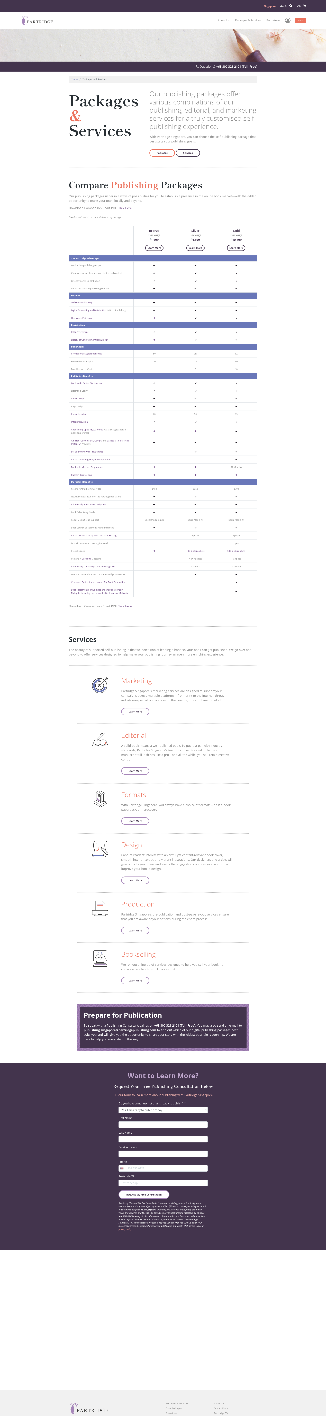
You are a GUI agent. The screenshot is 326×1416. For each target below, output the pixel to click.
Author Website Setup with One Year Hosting (93, 535)
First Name (125, 1118)
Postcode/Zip (127, 1176)
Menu (300, 20)
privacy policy (125, 1229)
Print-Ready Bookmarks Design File (88, 504)
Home (74, 79)
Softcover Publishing (81, 302)
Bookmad (86, 558)
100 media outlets (195, 550)
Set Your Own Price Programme (87, 451)
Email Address (128, 1147)
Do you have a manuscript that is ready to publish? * (152, 1103)
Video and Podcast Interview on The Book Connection (98, 582)
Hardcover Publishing (82, 318)
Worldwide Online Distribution (86, 382)
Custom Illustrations (81, 474)
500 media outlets (236, 550)
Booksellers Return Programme (87, 467)
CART (299, 5)
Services (188, 153)
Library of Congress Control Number (89, 339)
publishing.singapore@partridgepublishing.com (120, 1030)
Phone (123, 1162)
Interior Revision (79, 421)
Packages (162, 153)
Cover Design (77, 398)
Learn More (154, 247)
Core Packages (174, 1408)
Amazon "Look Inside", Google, (86, 440)
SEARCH (284, 5)
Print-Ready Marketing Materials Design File (93, 566)
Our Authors (221, 1408)
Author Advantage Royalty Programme (90, 459)
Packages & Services (248, 20)
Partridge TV (221, 1413)
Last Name (125, 1132)
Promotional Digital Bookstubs (86, 353)
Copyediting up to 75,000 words (87, 429)
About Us (224, 20)
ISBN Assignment (79, 331)
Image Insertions (79, 414)
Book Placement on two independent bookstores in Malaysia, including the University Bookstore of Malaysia (99, 591)
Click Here (124, 208)
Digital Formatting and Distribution (88, 310)
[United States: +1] (122, 1168)
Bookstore (273, 20)
